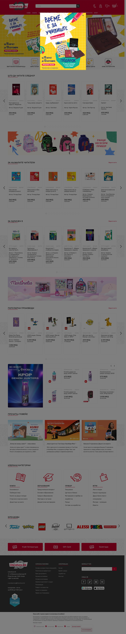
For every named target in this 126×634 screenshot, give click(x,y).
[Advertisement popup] (63, 41)
